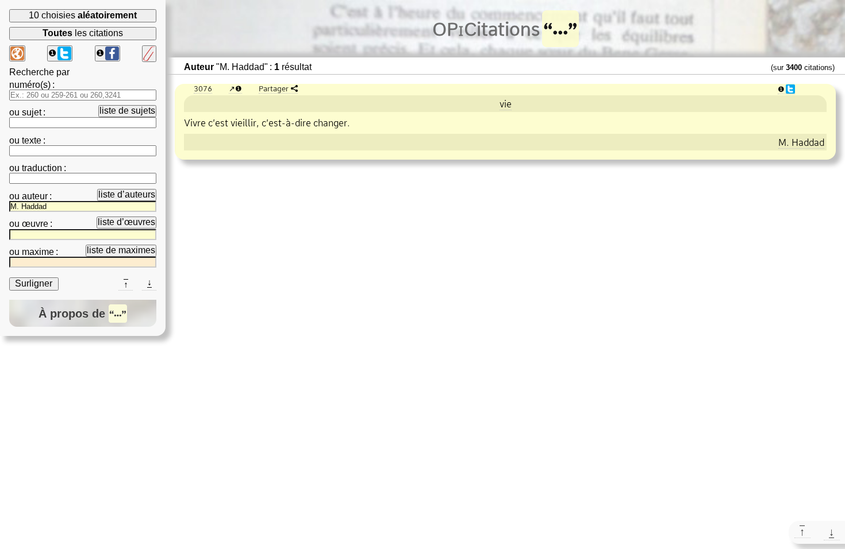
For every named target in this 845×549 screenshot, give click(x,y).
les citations (83, 33)
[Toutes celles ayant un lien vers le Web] (17, 53)
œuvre (35, 224)
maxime (38, 252)
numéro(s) (30, 85)
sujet (31, 112)
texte (31, 140)
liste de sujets (127, 110)
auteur (35, 196)
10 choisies (83, 15)
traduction (42, 168)
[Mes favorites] (149, 53)
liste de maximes (121, 250)
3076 (203, 88)
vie (506, 104)
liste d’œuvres (126, 222)
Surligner (33, 283)
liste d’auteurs (126, 194)
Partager (274, 88)
